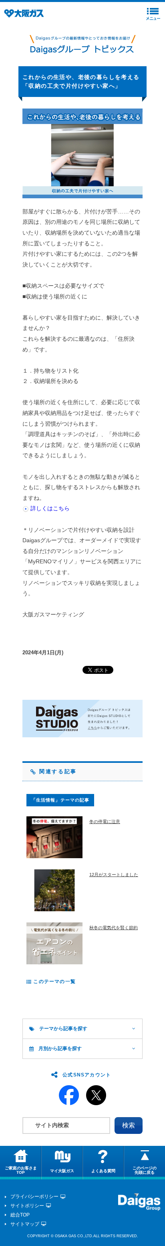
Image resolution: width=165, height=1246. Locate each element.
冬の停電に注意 (104, 821)
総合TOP (20, 1215)
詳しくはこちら (50, 508)
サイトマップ (24, 1224)
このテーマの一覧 (54, 981)
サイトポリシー (27, 1205)
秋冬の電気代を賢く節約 (113, 927)
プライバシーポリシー (34, 1196)
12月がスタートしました (113, 874)
